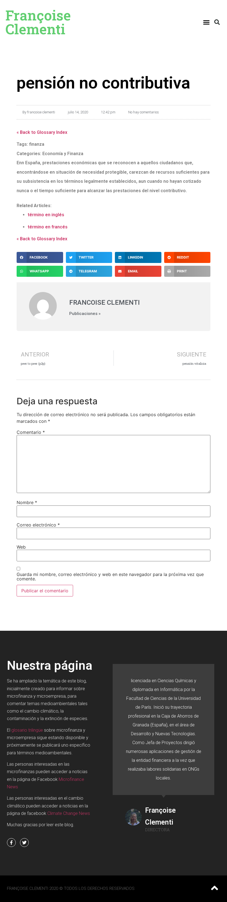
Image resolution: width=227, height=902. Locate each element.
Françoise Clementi (38, 22)
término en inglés (46, 214)
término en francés (48, 227)
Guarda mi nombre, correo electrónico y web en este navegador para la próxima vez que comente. (110, 576)
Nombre (27, 502)
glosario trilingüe (27, 730)
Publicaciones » (84, 314)
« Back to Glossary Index (42, 132)
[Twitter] (24, 842)
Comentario (31, 432)
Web (21, 547)
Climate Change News (68, 813)
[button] (206, 22)
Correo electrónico (38, 525)
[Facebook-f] (11, 842)
